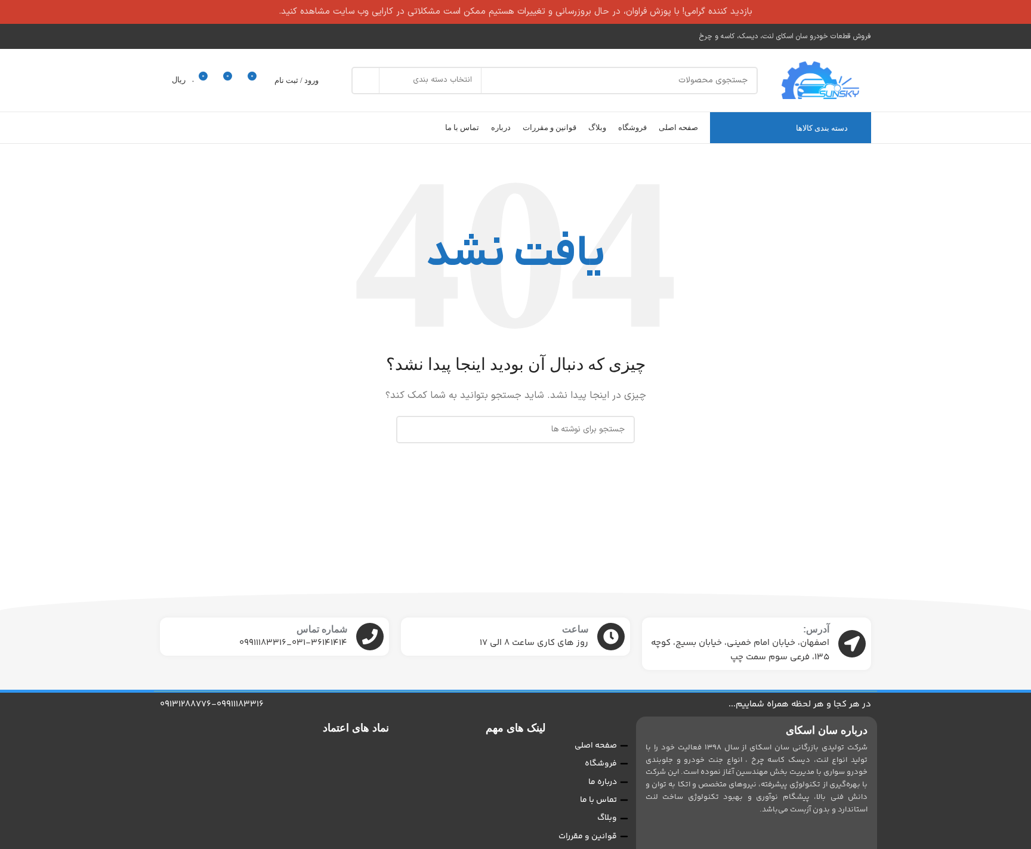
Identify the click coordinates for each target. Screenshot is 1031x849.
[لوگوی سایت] (820, 80)
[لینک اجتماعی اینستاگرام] (167, 36)
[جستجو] (365, 80)
